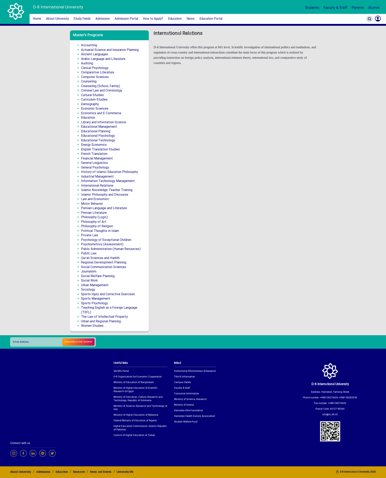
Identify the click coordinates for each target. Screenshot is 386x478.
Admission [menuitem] (102, 18)
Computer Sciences (95, 77)
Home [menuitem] (37, 18)
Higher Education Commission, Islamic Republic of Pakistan (140, 428)
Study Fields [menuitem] (82, 18)
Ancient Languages (94, 54)
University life (125, 472)
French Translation (94, 153)
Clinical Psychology (94, 68)
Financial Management (97, 158)
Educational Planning (95, 131)
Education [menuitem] (175, 18)
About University (20, 472)
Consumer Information (186, 394)
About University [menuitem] (57, 18)
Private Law (89, 235)
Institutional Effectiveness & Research (195, 371)
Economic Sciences (94, 108)
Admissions (43, 472)
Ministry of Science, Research (190, 399)
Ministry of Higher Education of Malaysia (136, 415)
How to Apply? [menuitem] (153, 18)
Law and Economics (95, 199)
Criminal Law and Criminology (101, 90)
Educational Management (99, 126)
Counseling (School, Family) (100, 86)
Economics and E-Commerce (101, 113)
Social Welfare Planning (98, 276)
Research (79, 472)
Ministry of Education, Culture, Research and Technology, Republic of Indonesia (138, 399)
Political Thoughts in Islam (100, 230)
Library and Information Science (103, 122)
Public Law (88, 253)
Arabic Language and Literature (103, 59)
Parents (358, 8)
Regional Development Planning (103, 262)
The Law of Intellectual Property (104, 316)
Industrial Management (97, 176)
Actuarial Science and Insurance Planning (110, 49)
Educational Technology (98, 140)
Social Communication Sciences (103, 267)
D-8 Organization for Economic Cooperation (138, 377)
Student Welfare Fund (185, 422)
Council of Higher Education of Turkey (134, 435)
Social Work (89, 280)
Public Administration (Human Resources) (111, 249)
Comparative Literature (97, 72)
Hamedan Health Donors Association (194, 416)
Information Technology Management (108, 181)
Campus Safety (182, 382)
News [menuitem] (191, 18)
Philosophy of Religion (97, 226)
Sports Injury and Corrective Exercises (108, 294)
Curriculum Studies (94, 99)
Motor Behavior (92, 203)
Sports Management (95, 298)
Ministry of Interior (184, 405)
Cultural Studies (92, 95)
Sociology (88, 289)
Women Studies (92, 325)
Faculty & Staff (335, 8)
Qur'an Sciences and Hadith (100, 258)
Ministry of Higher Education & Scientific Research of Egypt (136, 390)
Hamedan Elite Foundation (188, 410)
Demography (90, 104)
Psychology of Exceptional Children (106, 240)
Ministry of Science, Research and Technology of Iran (140, 408)
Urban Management (95, 285)
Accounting (89, 45)
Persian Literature (94, 212)
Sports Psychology (94, 303)
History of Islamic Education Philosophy (109, 172)
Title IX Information (184, 377)
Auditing (87, 63)
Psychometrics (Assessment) (102, 244)
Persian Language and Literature (104, 208)
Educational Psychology (98, 135)
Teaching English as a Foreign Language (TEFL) (109, 310)
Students (312, 8)
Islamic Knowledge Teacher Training (106, 190)
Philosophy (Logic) (94, 217)
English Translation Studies (100, 149)
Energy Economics (94, 144)
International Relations (97, 185)
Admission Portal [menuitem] (126, 18)
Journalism (88, 271)
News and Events (100, 472)
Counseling (88, 81)
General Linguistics (94, 163)
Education (88, 117)
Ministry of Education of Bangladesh (134, 382)
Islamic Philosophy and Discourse (104, 194)
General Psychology (95, 167)
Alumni (374, 8)
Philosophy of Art (93, 221)
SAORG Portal (121, 371)
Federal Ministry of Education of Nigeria (135, 420)
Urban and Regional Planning (101, 321)
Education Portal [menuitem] (210, 18)
